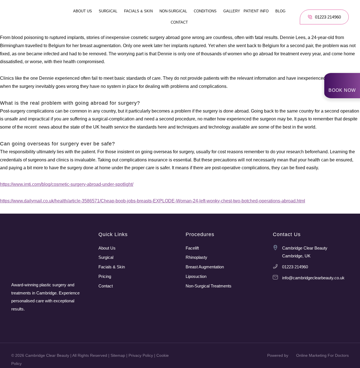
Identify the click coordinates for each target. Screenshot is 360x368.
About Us (82, 11)
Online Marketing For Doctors (322, 355)
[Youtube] (40, 322)
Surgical (108, 11)
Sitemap (118, 355)
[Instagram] (14, 322)
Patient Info (256, 11)
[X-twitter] (52, 322)
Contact (179, 22)
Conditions (205, 11)
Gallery (231, 11)
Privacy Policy (141, 355)
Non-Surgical (173, 11)
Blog (280, 11)
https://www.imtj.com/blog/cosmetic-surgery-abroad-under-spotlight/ (66, 184)
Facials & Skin (138, 11)
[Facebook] (27, 322)
